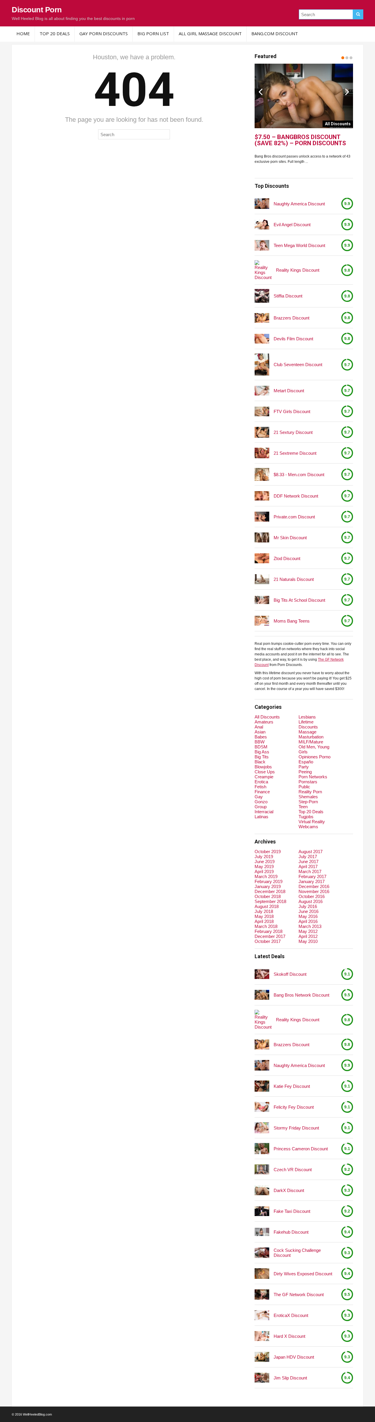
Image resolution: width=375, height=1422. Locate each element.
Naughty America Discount (299, 203)
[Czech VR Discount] (262, 1169)
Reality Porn (310, 791)
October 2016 (312, 896)
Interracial (264, 811)
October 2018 (268, 896)
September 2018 (270, 901)
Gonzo (261, 801)
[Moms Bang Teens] (262, 620)
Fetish (260, 786)
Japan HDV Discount (294, 1357)
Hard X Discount (289, 1336)
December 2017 (270, 936)
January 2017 (312, 881)
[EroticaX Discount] (262, 1315)
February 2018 (268, 931)
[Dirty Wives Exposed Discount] (262, 1273)
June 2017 (308, 861)
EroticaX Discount (291, 1315)
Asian (260, 731)
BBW (260, 741)
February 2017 (312, 876)
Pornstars (308, 781)
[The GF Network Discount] (262, 1294)
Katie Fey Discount (292, 1086)
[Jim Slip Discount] (262, 1377)
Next (347, 91)
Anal (259, 726)
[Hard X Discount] (262, 1336)
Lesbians (307, 716)
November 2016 (314, 891)
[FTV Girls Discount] (262, 411)
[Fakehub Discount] (262, 1232)
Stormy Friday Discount (296, 1127)
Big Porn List (153, 33)
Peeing (305, 771)
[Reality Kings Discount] (263, 270)
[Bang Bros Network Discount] (262, 995)
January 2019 (268, 886)
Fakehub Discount (291, 1232)
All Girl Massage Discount (210, 33)
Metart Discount (289, 390)
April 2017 (308, 866)
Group (261, 806)
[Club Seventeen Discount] (262, 365)
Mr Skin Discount (290, 537)
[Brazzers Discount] (262, 318)
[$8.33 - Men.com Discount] (262, 474)
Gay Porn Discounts (103, 33)
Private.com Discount (294, 516)
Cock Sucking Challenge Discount (297, 1253)
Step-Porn (308, 801)
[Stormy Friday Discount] (262, 1127)
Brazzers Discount (291, 317)
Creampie (264, 776)
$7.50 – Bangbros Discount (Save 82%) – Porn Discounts (300, 140)
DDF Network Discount (296, 495)
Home (23, 33)
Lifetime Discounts (308, 724)
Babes (261, 736)
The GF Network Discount (299, 1294)
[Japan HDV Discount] (262, 1357)
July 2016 (308, 906)
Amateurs (264, 721)
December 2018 (270, 891)
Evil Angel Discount (292, 224)
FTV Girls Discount (292, 411)
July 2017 (308, 856)
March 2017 (310, 871)
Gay (259, 796)
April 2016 (308, 921)
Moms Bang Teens (292, 620)
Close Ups (265, 771)
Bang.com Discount (274, 33)
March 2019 (266, 876)
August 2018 (267, 906)
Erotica (261, 781)
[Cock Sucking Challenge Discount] (262, 1252)
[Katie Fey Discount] (262, 1086)
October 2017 (268, 941)
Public (304, 786)
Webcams (308, 826)
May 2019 (264, 866)
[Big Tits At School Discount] (262, 600)
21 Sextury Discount (293, 432)
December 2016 (314, 886)
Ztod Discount (287, 558)
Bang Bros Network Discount (301, 994)
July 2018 (264, 911)
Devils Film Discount (293, 338)
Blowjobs (263, 766)
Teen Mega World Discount (299, 245)
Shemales (308, 796)
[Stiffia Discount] (262, 296)
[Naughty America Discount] (262, 203)
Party (304, 766)
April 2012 (308, 936)
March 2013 (310, 926)
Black (260, 761)
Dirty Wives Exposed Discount (303, 1273)
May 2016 (308, 916)
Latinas (261, 816)
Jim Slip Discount (290, 1377)
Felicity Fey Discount (294, 1107)
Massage (307, 731)
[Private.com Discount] (262, 517)
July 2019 (264, 856)
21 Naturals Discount (294, 579)
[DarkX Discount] (262, 1190)
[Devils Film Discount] (262, 339)
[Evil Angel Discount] (262, 224)
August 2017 (311, 851)
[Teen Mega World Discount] (262, 245)
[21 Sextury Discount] (262, 432)
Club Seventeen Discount (298, 364)
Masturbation (311, 736)
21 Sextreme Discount (295, 453)
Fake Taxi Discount (292, 1211)
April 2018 (264, 921)
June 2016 (308, 911)
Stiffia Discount (288, 295)
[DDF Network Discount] (262, 495)
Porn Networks (313, 776)
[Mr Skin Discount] (262, 537)
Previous (260, 91)
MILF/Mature (311, 741)
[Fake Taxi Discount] (262, 1211)
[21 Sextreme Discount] (262, 453)
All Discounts (267, 716)
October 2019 (268, 851)
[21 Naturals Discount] (262, 579)
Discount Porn (37, 9)
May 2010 (308, 941)
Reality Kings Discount (297, 270)
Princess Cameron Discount (301, 1148)
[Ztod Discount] (262, 558)
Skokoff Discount (290, 974)
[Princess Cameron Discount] (262, 1148)
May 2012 (308, 931)
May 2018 (264, 916)
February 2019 (268, 881)
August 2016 (311, 901)
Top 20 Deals (55, 33)
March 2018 (266, 926)
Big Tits (262, 756)
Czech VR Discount (293, 1169)
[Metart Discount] (262, 390)
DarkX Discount (289, 1190)
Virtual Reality (312, 821)
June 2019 (265, 861)
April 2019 (264, 871)
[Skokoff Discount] (262, 974)
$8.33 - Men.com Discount (299, 474)
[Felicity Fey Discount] (262, 1107)
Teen (303, 806)
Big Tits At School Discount (299, 600)
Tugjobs (306, 816)
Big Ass (262, 751)
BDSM (261, 746)
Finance (262, 791)
